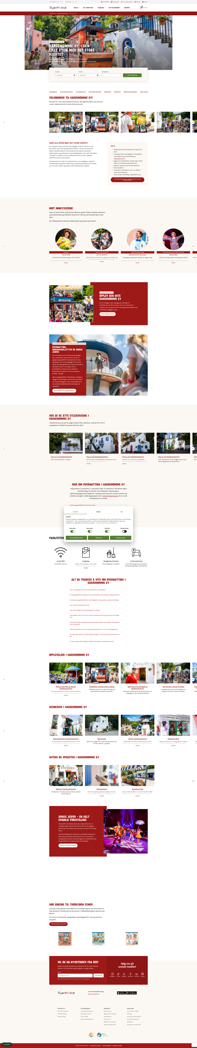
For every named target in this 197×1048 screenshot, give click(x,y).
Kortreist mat (107, 1019)
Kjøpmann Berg (173, 739)
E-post (59, 972)
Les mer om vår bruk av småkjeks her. (107, 523)
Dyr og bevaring (114, 8)
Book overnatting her (107, 314)
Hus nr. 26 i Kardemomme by (169, 457)
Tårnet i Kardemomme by (137, 739)
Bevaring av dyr (107, 1011)
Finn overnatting (132, 75)
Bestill (76, 8)
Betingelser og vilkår (117, 1045)
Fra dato (57, 71)
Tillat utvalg (98, 537)
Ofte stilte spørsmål (95, 92)
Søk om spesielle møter (110, 1024)
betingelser (86, 979)
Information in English (133, 1011)
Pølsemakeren (102, 789)
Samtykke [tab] (75, 511)
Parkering (129, 1014)
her (140, 174)
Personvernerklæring (106, 1045)
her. (126, 172)
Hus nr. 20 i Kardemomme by (97, 457)
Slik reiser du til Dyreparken (134, 1016)
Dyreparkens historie (86, 1014)
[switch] (90, 531)
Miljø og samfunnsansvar (110, 1014)
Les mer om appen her (93, 994)
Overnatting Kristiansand (62, 13)
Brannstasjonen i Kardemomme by (66, 739)
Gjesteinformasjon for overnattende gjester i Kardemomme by (127, 180)
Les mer (89, 463)
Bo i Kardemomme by (66, 92)
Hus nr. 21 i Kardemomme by (133, 457)
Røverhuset (102, 739)
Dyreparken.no (52, 13)
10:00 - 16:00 (57, 1)
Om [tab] (122, 511)
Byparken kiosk (137, 789)
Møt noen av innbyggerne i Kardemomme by (138, 688)
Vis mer (66, 262)
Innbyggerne (53, 92)
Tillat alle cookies (120, 537)
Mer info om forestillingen (68, 845)
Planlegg (101, 8)
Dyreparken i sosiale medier (134, 1024)
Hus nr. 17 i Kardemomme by (61, 457)
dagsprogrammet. (119, 158)
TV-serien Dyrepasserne (133, 1019)
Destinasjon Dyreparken (87, 1011)
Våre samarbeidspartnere (87, 1019)
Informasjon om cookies (95, 1045)
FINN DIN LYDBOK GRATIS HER (58, 924)
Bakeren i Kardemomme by (66, 789)
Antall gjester (105, 71)
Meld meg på (98, 975)
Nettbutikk (130, 1022)
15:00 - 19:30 (71, 1)
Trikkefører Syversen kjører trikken (102, 687)
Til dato (80, 71)
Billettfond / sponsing (109, 1022)
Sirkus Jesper (144, 92)
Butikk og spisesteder (130, 92)
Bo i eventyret (88, 8)
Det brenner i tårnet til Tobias (173, 687)
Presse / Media (84, 1016)
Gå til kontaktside (62, 1014)
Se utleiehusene (81, 92)
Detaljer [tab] (98, 511)
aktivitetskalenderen (82, 163)
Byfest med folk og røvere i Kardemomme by (66, 688)
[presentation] (4, 122)
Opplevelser (107, 92)
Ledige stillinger (62, 1016)
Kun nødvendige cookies (76, 537)
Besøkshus (117, 92)
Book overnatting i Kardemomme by (64, 390)
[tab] (98, 505)
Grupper (127, 8)
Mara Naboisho (107, 1016)
